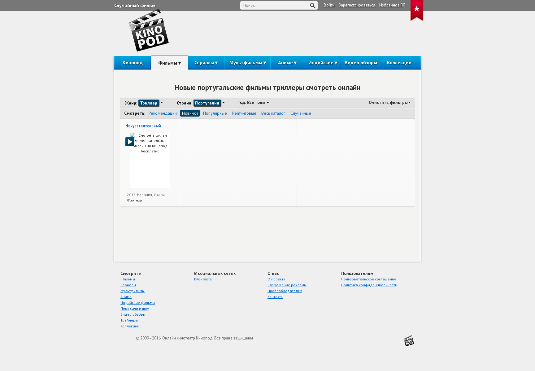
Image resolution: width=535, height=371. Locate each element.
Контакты (275, 296)
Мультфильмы (245, 62)
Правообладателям (285, 290)
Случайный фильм (134, 5)
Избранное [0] (392, 5)
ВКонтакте (203, 279)
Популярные (215, 113)
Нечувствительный (143, 126)
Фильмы (167, 63)
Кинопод (133, 62)
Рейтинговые (244, 113)
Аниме (285, 62)
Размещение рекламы (287, 285)
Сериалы (204, 62)
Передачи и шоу (134, 308)
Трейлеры (129, 320)
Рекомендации (163, 113)
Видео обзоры (361, 62)
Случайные (300, 113)
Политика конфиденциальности (369, 285)
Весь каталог (273, 113)
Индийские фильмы (137, 302)
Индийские (320, 62)
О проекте (276, 279)
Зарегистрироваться (357, 5)
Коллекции (399, 62)
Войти (329, 5)
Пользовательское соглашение (368, 279)
